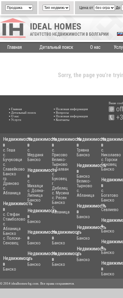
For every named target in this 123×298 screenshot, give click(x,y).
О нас (95, 47)
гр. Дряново (11, 181)
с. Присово (59, 152)
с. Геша (9, 150)
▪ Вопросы (61, 112)
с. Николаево (111, 152)
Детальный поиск (56, 47)
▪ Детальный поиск (22, 112)
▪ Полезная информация (71, 109)
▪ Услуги (15, 119)
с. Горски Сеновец (109, 162)
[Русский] (120, 34)
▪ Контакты (61, 119)
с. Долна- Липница (35, 193)
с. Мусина (60, 193)
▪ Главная (15, 109)
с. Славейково (14, 166)
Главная (14, 47)
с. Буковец (59, 176)
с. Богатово (109, 193)
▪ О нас (14, 116)
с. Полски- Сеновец (12, 240)
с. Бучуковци (12, 157)
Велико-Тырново (59, 162)
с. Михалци (35, 183)
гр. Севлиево (110, 207)
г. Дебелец (60, 186)
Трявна (83, 150)
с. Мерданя (35, 152)
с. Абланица (12, 190)
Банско (9, 173)
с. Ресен (59, 197)
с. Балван (60, 169)
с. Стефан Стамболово (14, 216)
